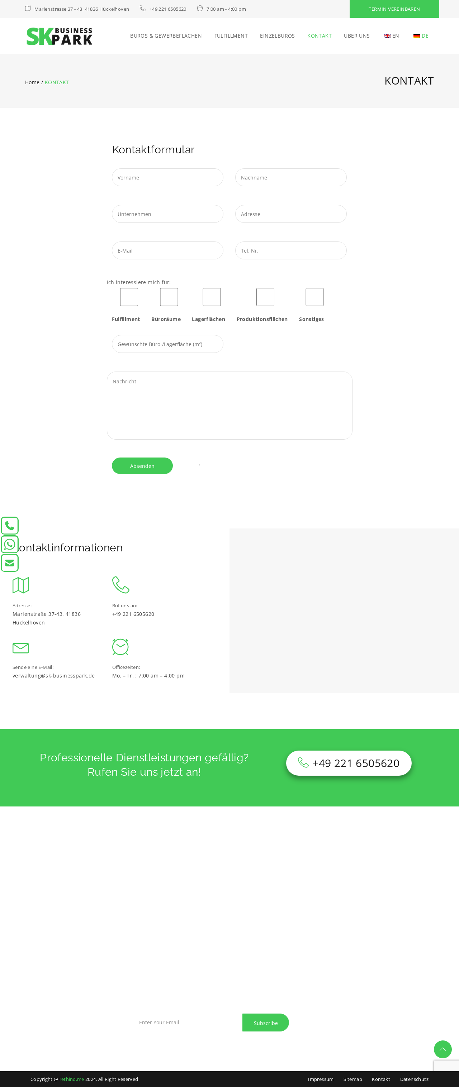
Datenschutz (414, 1079)
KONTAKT (319, 35)
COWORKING (46, 984)
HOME (90, 951)
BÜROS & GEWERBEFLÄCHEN (166, 35)
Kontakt (381, 1079)
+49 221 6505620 (355, 763)
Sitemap (353, 1079)
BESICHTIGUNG (49, 972)
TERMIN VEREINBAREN (394, 9)
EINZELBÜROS (277, 35)
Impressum (321, 1079)
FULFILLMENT (231, 35)
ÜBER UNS (357, 35)
